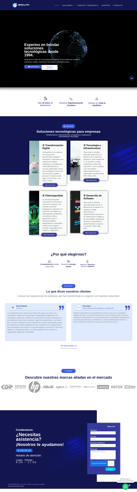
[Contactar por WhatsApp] (125, 487)
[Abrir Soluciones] (73, 5)
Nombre (93, 430)
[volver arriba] (131, 78)
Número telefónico (97, 443)
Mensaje (94, 449)
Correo (93, 436)
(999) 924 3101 (25, 450)
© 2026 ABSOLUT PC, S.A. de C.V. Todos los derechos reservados (26, 484)
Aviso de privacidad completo (16, 486)
